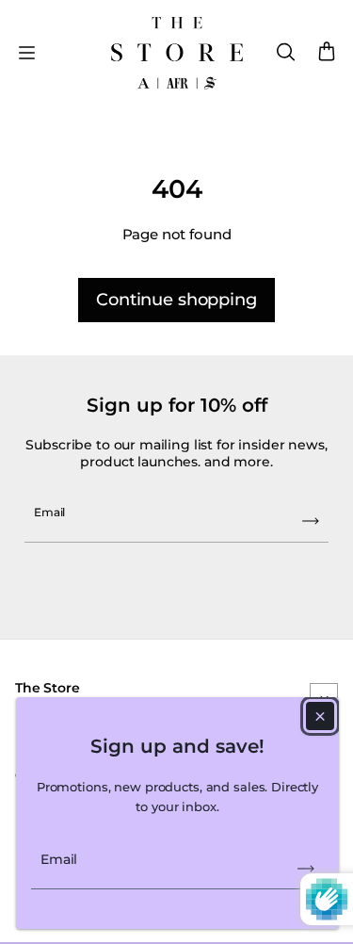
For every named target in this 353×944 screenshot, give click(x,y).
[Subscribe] (305, 868)
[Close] (320, 716)
